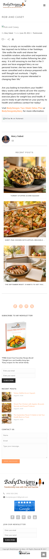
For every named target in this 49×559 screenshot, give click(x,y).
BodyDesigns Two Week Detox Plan (25, 108)
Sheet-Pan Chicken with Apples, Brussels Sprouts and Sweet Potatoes (25, 240)
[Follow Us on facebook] (15, 306)
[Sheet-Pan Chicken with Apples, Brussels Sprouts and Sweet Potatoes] (25, 219)
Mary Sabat (8, 33)
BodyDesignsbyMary (12, 111)
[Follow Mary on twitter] (29, 517)
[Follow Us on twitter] (32, 306)
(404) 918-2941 (12, 493)
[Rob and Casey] (24, 27)
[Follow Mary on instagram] (18, 517)
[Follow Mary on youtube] (35, 517)
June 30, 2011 (25, 33)
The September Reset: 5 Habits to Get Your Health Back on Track (25, 284)
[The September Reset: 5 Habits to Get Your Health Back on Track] (25, 264)
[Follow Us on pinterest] (26, 306)
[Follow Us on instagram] (21, 306)
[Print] (14, 39)
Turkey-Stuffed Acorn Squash (25, 196)
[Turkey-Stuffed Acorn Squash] (25, 175)
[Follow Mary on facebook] (12, 517)
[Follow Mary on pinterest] (24, 517)
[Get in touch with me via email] (13, 141)
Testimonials (37, 33)
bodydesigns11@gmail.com (17, 497)
